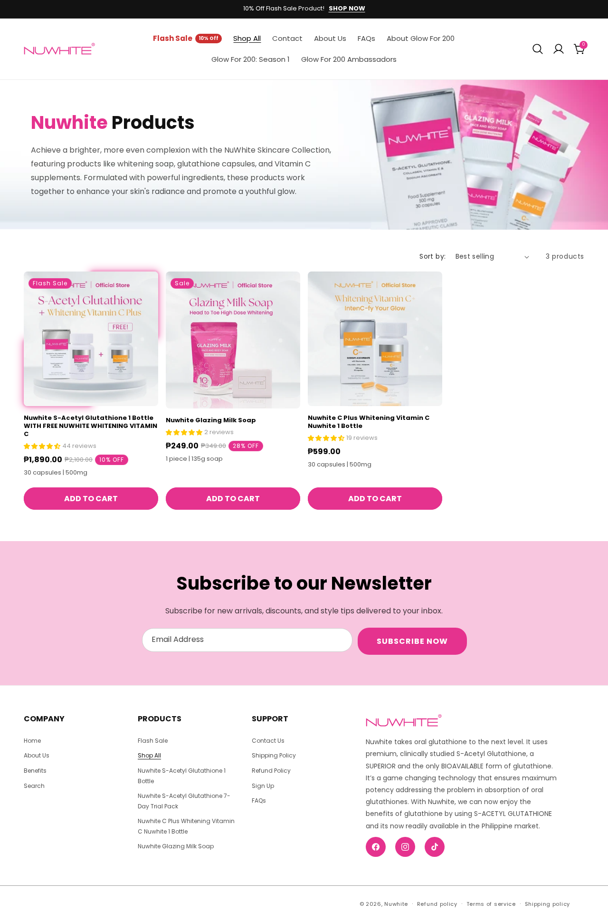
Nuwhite (396, 904)
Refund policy (437, 904)
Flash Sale (153, 741)
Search (34, 786)
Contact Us (268, 741)
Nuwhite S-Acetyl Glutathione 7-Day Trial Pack (184, 801)
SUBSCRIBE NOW (412, 641)
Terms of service (491, 904)
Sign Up (263, 786)
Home (32, 741)
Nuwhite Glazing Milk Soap (211, 421)
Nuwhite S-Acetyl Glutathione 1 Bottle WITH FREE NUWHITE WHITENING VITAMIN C (90, 426)
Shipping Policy (274, 755)
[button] (537, 49)
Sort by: (432, 256)
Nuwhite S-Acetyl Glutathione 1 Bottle (182, 776)
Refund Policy (271, 771)
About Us (36, 755)
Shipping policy (547, 904)
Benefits (35, 771)
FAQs (259, 800)
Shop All (149, 755)
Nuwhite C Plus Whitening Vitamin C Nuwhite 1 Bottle (368, 422)
